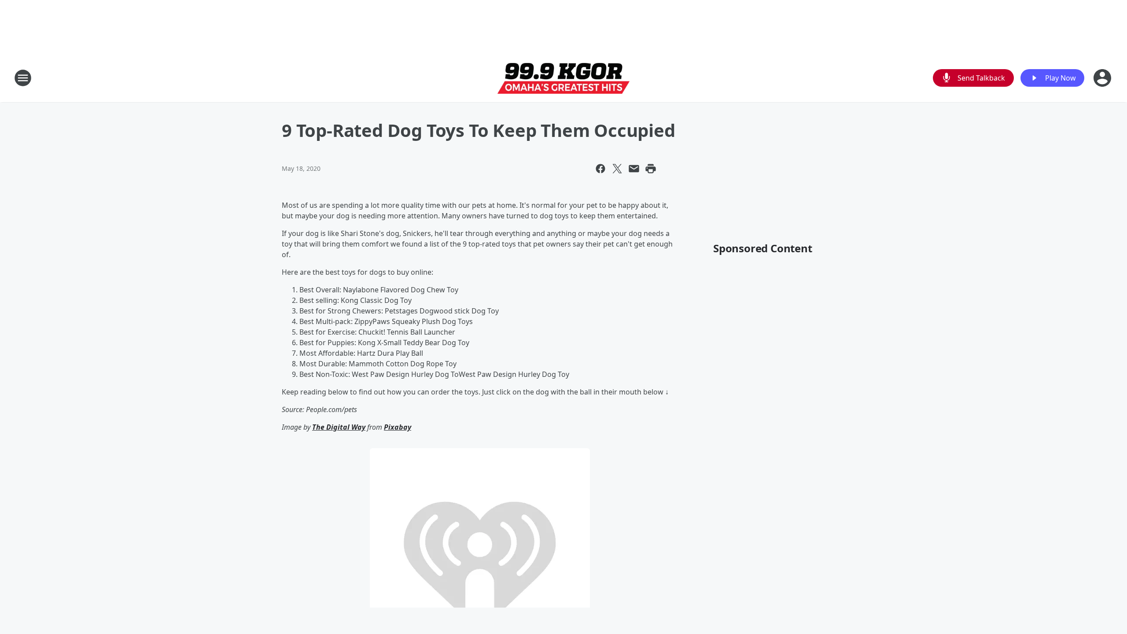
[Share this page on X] (617, 168)
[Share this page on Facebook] (600, 168)
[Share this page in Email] (634, 168)
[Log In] (1103, 78)
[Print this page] (651, 168)
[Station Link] (563, 78)
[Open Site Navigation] (23, 78)
